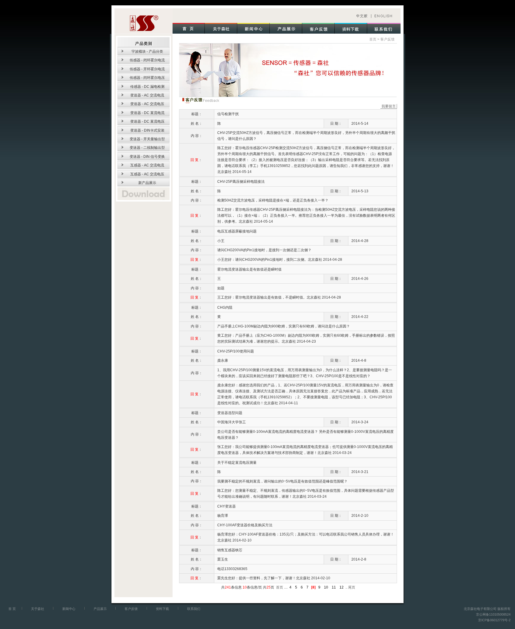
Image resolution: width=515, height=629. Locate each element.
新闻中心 (68, 609)
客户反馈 (387, 39)
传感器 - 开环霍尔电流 (147, 69)
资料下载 (162, 609)
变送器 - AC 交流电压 (147, 104)
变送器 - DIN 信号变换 (147, 156)
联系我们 (193, 609)
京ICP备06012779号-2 (494, 620)
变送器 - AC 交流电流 (147, 95)
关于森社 (37, 609)
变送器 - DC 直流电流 (147, 113)
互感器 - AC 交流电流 (147, 165)
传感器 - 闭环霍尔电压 (147, 78)
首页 (372, 39)
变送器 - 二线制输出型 (147, 148)
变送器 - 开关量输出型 (147, 139)
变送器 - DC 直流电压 (147, 121)
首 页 (12, 609)
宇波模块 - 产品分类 (147, 51)
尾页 (351, 587)
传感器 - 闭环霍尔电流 (147, 60)
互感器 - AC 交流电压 (147, 174)
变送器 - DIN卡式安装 (147, 130)
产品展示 (100, 609)
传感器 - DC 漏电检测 (147, 87)
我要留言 (388, 106)
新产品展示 (147, 183)
